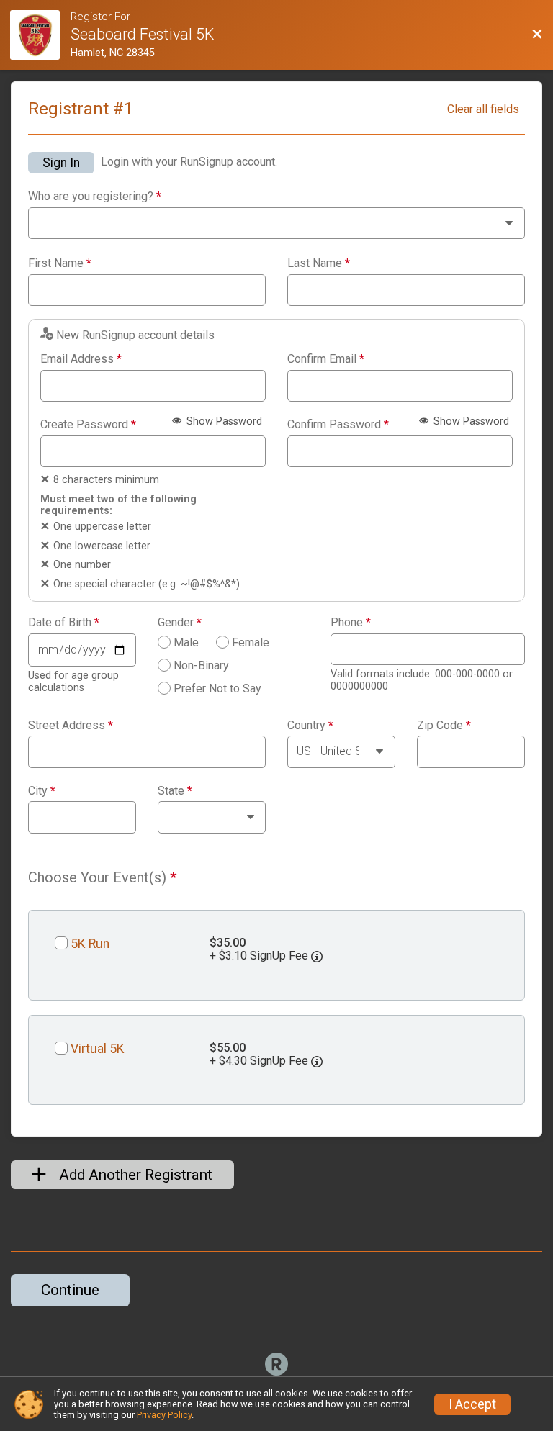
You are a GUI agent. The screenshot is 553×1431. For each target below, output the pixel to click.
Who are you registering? (94, 196)
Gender (180, 622)
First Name (59, 263)
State (175, 791)
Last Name (318, 263)
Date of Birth (63, 622)
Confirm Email (325, 359)
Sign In (61, 162)
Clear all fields (483, 109)
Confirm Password (338, 424)
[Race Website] (40, 35)
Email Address (81, 359)
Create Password (88, 424)
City (41, 791)
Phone (351, 622)
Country (310, 725)
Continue (70, 1290)
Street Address (70, 725)
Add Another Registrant (133, 1174)
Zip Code (444, 725)
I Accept (472, 1404)
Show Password (223, 421)
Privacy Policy (164, 1414)
